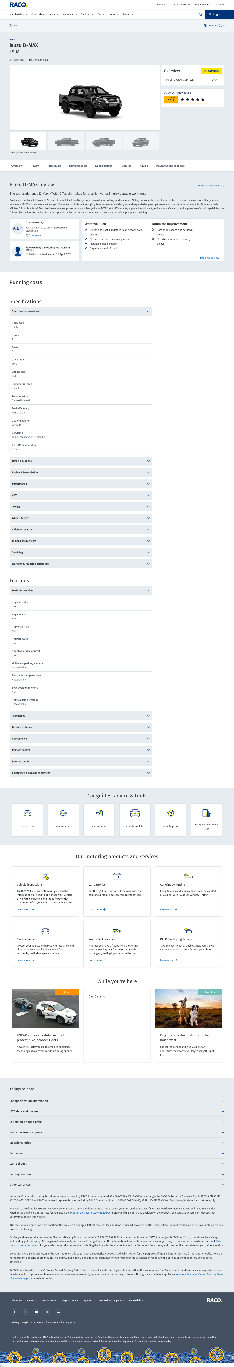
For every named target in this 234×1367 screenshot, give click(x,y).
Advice (143, 166)
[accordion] (117, 1101)
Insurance (68, 14)
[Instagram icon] (47, 1312)
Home (112, 14)
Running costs (78, 166)
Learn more (23, 909)
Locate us (219, 4)
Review (35, 166)
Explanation (35, 235)
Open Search (200, 14)
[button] (219, 14)
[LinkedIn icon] (58, 1312)
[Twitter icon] (25, 1312)
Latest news (180, 4)
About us (161, 4)
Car (99, 14)
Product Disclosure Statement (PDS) (90, 1212)
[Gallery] (85, 98)
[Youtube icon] (36, 1312)
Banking (85, 14)
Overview (16, 166)
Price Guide (54, 166)
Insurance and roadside (170, 166)
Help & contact (202, 4)
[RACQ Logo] (214, 1300)
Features (126, 166)
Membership (17, 14)
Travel (126, 14)
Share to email (41, 60)
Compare (213, 70)
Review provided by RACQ (211, 185)
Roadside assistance (43, 14)
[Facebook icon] (15, 1312)
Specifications (103, 166)
